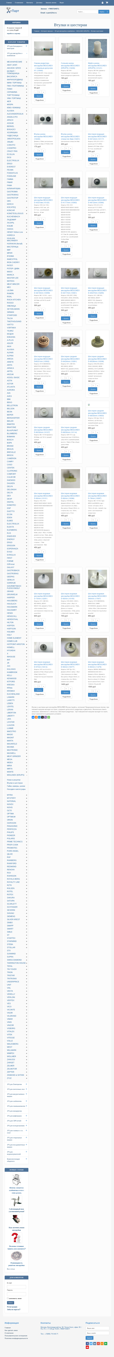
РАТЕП (10, 265)
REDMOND (11, 867)
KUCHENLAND (13, 694)
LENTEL (10, 706)
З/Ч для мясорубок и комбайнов (14, 54)
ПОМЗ (9, 89)
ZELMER (10, 1066)
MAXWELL (11, 753)
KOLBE (10, 226)
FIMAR (10, 182)
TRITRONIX (12, 979)
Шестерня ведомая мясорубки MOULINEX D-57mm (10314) (43, 664)
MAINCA (10, 275)
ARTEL (10, 371)
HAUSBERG (12, 601)
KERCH (10, 204)
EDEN (9, 518)
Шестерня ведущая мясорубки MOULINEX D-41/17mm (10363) (70, 200)
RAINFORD (11, 863)
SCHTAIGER (12, 907)
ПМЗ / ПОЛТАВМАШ (15, 86)
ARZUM (10, 374)
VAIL (9, 988)
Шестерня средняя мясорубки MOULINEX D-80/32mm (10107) (43, 429)
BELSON (10, 409)
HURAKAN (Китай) (14, 244)
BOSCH (10, 440)
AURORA (11, 390)
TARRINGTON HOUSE (16, 963)
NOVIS (10, 807)
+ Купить (39, 96)
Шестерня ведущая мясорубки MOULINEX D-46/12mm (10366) (97, 200)
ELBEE (10, 521)
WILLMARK (11, 1050)
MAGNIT (10, 738)
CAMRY (10, 461)
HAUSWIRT (12, 610)
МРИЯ (9, 253)
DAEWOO (11, 480)
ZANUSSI (11, 1059)
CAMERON (11, 458)
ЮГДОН (10, 334)
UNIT (9, 985)
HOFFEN (10, 626)
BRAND (10, 446)
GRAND (10, 591)
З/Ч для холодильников (15, 1126)
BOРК (9, 443)
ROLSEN (10, 888)
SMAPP (10, 926)
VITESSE (11, 1038)
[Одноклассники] (36, 717)
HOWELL (11, 647)
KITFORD (11, 682)
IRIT (8, 660)
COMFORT (11, 474)
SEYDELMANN (13, 309)
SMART (10, 929)
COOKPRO (11, 148)
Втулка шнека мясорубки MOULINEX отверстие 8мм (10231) (70, 136)
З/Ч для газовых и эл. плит (15, 1132)
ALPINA (10, 356)
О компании (19, 2)
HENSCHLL (12, 616)
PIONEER (11, 835)
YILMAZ (10, 331)
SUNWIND (11, 954)
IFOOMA (10, 256)
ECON (9, 514)
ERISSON (11, 546)
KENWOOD (11, 678)
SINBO (10, 923)
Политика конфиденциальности (16, 1338)
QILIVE (10, 854)
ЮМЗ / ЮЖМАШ (13, 108)
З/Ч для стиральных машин (14, 1139)
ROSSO (10, 303)
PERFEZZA (12, 829)
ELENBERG (12, 530)
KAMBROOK (12, 672)
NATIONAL (11, 801)
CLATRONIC (12, 471)
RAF (9, 857)
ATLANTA (11, 387)
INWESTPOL (12, 259)
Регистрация (12, 1306)
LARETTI (10, 700)
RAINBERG (11, 860)
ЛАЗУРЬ (10, 223)
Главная (9, 2)
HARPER (11, 598)
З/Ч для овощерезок (14, 1111)
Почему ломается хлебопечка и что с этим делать (16, 1190)
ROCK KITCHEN (14, 300)
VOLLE (10, 1041)
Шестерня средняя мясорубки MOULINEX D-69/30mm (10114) (70, 429)
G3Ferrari (11, 564)
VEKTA (10, 991)
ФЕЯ (9, 101)
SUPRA (10, 957)
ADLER (10, 343)
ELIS (9, 533)
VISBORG (11, 1028)
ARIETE (10, 362)
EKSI (9, 157)
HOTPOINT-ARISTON (16, 644)
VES (9, 1003)
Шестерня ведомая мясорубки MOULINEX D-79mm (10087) (97, 495)
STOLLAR (11, 947)
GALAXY (10, 567)
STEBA (10, 944)
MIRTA (9, 769)
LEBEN (10, 703)
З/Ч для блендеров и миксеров (14, 47)
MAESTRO (11, 731)
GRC (9, 201)
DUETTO (10, 511)
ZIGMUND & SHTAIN (15, 1075)
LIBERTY (11, 716)
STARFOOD (12, 315)
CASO (9, 465)
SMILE (9, 932)
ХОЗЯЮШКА (12, 132)
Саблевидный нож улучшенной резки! (16, 1210)
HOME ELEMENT (14, 638)
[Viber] (45, 717)
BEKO (9, 402)
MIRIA (9, 766)
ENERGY (11, 539)
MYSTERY (11, 798)
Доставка (39, 2)
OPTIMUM (11, 817)
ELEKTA (10, 527)
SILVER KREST (13, 919)
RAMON (10, 293)
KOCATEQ (11, 207)
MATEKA (10, 281)
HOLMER (11, 632)
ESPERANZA (12, 549)
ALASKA (10, 111)
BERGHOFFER (13, 418)
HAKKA (10, 229)
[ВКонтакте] (33, 717)
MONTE (10, 772)
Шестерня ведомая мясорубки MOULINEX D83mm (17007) (97, 596)
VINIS (9, 1022)
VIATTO (10, 325)
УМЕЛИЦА (11, 306)
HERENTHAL (12, 619)
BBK (9, 399)
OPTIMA (10, 814)
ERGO (9, 164)
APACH (10, 120)
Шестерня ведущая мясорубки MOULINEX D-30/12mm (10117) (97, 136)
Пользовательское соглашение (16, 1335)
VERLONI (11, 997)
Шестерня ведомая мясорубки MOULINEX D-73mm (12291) (43, 596)
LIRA (9, 719)
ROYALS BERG (13, 879)
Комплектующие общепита (13, 1160)
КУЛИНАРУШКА (13, 189)
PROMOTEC (12, 848)
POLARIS (11, 838)
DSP (9, 508)
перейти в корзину (13, 33)
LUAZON (10, 725)
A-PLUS (10, 340)
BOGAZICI (11, 129)
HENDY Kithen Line (15, 232)
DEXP (9, 499)
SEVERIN (11, 910)
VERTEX (10, 1000)
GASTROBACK (13, 570)
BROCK (10, 455)
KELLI (9, 675)
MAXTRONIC (12, 750)
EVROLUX (11, 555)
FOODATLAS (12, 173)
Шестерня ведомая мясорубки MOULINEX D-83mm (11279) (97, 664)
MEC (9, 287)
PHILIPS (10, 832)
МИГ (9, 250)
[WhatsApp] (48, 717)
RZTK (9, 885)
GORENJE (11, 583)
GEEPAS (10, 577)
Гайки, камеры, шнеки (16, 786)
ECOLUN (11, 154)
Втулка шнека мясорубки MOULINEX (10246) (43, 136)
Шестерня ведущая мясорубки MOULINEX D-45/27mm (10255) (97, 290)
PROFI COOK (12, 845)
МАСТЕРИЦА (12, 247)
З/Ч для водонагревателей (14, 1153)
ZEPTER (10, 1072)
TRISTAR (11, 975)
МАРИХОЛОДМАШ (15, 80)
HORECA (11, 235)
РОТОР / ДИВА (13, 269)
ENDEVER (11, 536)
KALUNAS (11, 669)
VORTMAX (11, 328)
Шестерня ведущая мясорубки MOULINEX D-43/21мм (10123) (43, 200)
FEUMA (10, 170)
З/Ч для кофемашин (14, 1116)
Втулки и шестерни (15, 783)
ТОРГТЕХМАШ (13, 95)
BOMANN (11, 437)
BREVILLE (11, 452)
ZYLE (9, 1078)
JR (8, 663)
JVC (8, 666)
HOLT (9, 635)
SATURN (10, 901)
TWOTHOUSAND (14, 321)
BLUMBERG (12, 433)
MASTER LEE (12, 278)
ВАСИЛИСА (12, 76)
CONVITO (11, 145)
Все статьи (11, 1269)
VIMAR (10, 1019)
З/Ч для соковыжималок (16, 1106)
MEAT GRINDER (14, 756)
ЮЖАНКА (11, 337)
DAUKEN (11, 483)
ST (8, 935)
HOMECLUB (12, 641)
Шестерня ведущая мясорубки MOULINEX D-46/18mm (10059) (43, 290)
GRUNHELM (12, 594)
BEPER (10, 415)
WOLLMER (11, 1056)
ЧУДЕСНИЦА (12, 136)
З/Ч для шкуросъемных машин (15, 1095)
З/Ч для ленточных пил (16, 1089)
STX (9, 951)
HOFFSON (11, 629)
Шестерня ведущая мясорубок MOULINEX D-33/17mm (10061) (70, 290)
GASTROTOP (12, 198)
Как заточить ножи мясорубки (16, 1228)
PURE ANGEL (13, 851)
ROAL (9, 297)
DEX (9, 496)
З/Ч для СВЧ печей (14, 1121)
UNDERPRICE (13, 982)
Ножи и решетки (13, 780)
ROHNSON (11, 876)
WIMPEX (10, 1053)
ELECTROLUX (13, 160)
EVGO (9, 552)
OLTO (9, 810)
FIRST (9, 558)
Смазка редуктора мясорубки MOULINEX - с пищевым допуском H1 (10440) (43, 67)
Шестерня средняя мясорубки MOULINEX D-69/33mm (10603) (97, 413)
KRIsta (9, 688)
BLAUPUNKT (12, 430)
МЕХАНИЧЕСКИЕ (14, 62)
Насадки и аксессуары (16, 789)
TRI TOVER (12, 969)
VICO (9, 1007)
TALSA (10, 318)
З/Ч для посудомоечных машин (16, 1146)
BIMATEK (11, 424)
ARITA (9, 365)
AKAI (9, 346)
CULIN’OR (11, 477)
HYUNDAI (11, 650)
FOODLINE (11, 176)
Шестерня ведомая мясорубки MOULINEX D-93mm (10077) (70, 664)
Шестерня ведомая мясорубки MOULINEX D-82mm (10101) (43, 495)
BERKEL (10, 126)
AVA (8, 393)
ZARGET (10, 1063)
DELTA (10, 493)
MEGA (9, 759)
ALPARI (10, 353)
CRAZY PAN (12, 151)
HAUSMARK (12, 607)
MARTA (10, 741)
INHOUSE (11, 657)
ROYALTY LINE (13, 882)
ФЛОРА (10, 104)
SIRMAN (10, 312)
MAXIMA (10, 747)
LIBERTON (11, 713)
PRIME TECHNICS (14, 842)
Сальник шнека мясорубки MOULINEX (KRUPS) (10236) (70, 65)
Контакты (29, 2)
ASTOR (10, 384)
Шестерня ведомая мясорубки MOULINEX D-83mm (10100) (70, 596)
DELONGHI (11, 489)
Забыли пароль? (13, 1309)
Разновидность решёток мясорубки (16, 1264)
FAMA (9, 185)
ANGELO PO (12, 117)
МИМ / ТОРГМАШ (14, 83)
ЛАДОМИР (11, 220)
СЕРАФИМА (12, 92)
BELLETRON (12, 405)
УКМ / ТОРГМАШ (14, 98)
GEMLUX (11, 580)
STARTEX (11, 938)
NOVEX (10, 804)
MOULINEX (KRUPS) (15, 775)
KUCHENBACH (13, 217)
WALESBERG (12, 1044)
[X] (42, 717)
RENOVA (11, 870)
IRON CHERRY (13, 262)
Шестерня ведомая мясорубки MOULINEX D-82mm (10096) (70, 495)
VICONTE (11, 1010)
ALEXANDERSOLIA (15, 114)
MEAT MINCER (13, 284)
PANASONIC (12, 826)
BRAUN (10, 449)
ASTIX (9, 381)
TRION (10, 972)
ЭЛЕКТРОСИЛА (13, 139)
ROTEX (10, 895)
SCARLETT (12, 904)
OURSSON (11, 823)
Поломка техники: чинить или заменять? (16, 1247)
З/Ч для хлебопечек (14, 1101)
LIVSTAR (10, 722)
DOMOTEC (11, 505)
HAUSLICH (11, 604)
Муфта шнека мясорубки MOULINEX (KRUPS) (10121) (97, 65)
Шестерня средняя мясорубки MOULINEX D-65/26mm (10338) (97, 359)
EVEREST (11, 167)
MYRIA (10, 795)
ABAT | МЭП (12, 65)
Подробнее (40, 100)
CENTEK (10, 468)
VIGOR (10, 1013)
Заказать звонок (51, 2)
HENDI (10, 613)
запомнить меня (15, 1298)
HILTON (10, 622)
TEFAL (10, 966)
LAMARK (10, 697)
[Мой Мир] (39, 717)
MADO (9, 272)
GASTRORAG (12, 195)
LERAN (10, 710)
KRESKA (10, 685)
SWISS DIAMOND (14, 960)
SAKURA (11, 898)
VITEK (9, 1035)
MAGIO (10, 734)
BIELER (10, 421)
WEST (9, 1047)
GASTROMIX (12, 192)
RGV (9, 873)
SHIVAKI (10, 913)
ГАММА (10, 179)
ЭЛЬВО (10, 142)
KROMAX (11, 691)
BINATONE (11, 427)
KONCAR (11, 210)
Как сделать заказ (11, 1330)
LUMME (10, 728)
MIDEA (10, 762)
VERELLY (11, 994)
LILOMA (10, 290)
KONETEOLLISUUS (15, 213)
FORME (10, 561)
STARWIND (12, 941)
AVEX (9, 396)
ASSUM (10, 123)
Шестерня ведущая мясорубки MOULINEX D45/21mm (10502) (43, 359)
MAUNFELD (12, 744)
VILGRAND (11, 1016)
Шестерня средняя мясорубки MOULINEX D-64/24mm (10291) (70, 359)
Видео (62, 2)
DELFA (10, 486)
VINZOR (10, 1025)
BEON (9, 412)
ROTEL (10, 891)
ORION (10, 820)
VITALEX (10, 1031)
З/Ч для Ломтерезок (14, 1084)
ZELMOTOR (12, 1069)
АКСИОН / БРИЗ (14, 68)
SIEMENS (11, 916)
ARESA (10, 359)
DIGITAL (10, 502)
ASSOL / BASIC (13, 377)
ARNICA (10, 368)
